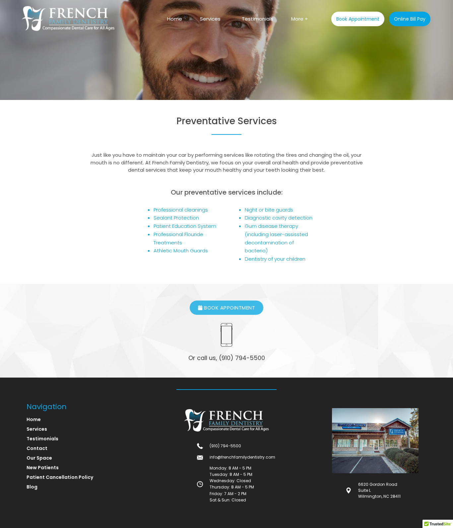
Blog (32, 487)
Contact (37, 448)
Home (174, 18)
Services (210, 18)
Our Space (39, 458)
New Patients (43, 467)
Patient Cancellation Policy (60, 477)
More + (299, 18)
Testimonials (257, 18)
